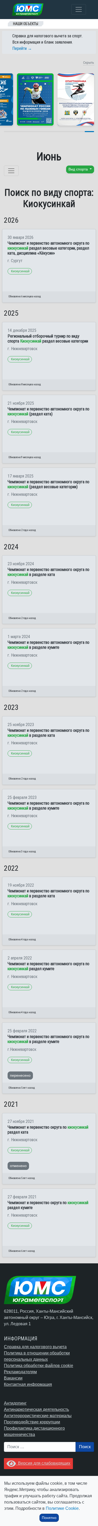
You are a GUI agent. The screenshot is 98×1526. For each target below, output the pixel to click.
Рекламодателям (20, 1372)
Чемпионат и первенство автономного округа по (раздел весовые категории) (48, 484)
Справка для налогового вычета (35, 1347)
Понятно (49, 1518)
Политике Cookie (62, 1508)
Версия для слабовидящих (43, 1463)
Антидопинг (15, 1403)
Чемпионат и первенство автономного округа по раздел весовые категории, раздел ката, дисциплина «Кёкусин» (48, 248)
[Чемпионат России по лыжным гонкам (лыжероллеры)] (35, 99)
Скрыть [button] (88, 62)
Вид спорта (78, 169)
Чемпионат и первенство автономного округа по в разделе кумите (48, 645)
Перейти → (22, 48)
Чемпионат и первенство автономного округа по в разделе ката (48, 572)
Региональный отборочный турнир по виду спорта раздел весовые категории (48, 339)
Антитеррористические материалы (38, 1415)
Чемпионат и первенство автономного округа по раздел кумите (48, 966)
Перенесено (20, 1075)
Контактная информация (28, 1384)
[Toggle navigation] (78, 9)
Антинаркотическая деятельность (36, 1409)
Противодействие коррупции (32, 1422)
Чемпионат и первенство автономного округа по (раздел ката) (48, 411)
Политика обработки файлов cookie (38, 1365)
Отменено (18, 1166)
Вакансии (13, 1378)
